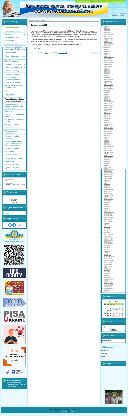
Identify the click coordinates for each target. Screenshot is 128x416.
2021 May (107, 227)
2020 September (109, 212)
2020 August (107, 210)
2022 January (108, 242)
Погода (103, 346)
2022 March (107, 245)
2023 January (108, 264)
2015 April (107, 92)
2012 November (108, 38)
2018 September (109, 169)
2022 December (108, 262)
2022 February (108, 243)
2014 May (107, 71)
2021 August (107, 232)
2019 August (107, 187)
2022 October (108, 258)
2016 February (108, 111)
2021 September (109, 234)
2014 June (107, 73)
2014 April (107, 70)
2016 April (107, 114)
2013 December (108, 62)
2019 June (107, 185)
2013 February (108, 43)
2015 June (107, 96)
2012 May (107, 29)
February (43, 20)
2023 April (107, 270)
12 (113, 311)
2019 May (107, 184)
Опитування (7, 213)
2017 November (108, 150)
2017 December (108, 152)
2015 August (107, 100)
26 (113, 315)
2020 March (107, 200)
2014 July (107, 75)
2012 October (108, 36)
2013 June (107, 51)
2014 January (108, 64)
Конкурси (8, 183)
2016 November (108, 128)
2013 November (108, 60)
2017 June (107, 141)
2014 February (108, 66)
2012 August (107, 32)
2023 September (109, 279)
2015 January (108, 86)
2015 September (109, 101)
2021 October (108, 236)
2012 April (107, 27)
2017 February (108, 133)
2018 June (107, 163)
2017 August (107, 144)
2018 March (107, 157)
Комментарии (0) (62, 53)
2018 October (108, 171)
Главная (31, 20)
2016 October (108, 126)
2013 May (107, 49)
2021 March (107, 223)
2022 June (107, 251)
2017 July (107, 142)
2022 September (109, 256)
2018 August (107, 167)
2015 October (108, 103)
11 (111, 311)
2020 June (107, 206)
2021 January (108, 219)
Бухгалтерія (9, 179)
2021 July (107, 230)
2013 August (107, 55)
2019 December (108, 195)
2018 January (108, 154)
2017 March (107, 135)
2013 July (107, 53)
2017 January (108, 131)
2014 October (108, 81)
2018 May (107, 161)
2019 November (108, 193)
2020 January (108, 197)
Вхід (109, 1)
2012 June (107, 30)
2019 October (108, 191)
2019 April (107, 182)
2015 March (107, 90)
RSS (125, 15)
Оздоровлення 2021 (39, 25)
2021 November (108, 238)
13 (116, 311)
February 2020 (113, 302)
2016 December (108, 129)
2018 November (108, 172)
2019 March (107, 180)
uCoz (72, 411)
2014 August (107, 77)
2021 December (108, 240)
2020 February (108, 199)
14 (119, 311)
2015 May (107, 94)
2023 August (107, 277)
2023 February (108, 266)
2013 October (108, 58)
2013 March (107, 45)
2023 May (107, 271)
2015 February (108, 88)
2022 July (107, 253)
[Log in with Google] (19, 225)
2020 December (108, 217)
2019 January (108, 176)
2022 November (108, 260)
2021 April (107, 225)
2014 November (108, 83)
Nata (46, 53)
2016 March (107, 113)
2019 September (109, 189)
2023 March (107, 268)
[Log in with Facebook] (14, 225)
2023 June (107, 273)
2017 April (107, 137)
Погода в (107, 347)
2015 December (108, 107)
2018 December (108, 174)
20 (116, 313)
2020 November (108, 215)
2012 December (108, 40)
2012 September (109, 34)
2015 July (107, 98)
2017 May (107, 139)
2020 (37, 20)
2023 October (108, 281)
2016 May (107, 116)
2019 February (108, 178)
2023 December (108, 284)
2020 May (107, 204)
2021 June (107, 228)
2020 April (107, 202)
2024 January (108, 286)
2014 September (109, 79)
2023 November (108, 283)
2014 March (107, 68)
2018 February (108, 156)
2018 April (107, 159)
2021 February (108, 221)
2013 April (107, 47)
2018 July (107, 165)
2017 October (108, 148)
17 (108, 313)
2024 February (108, 288)
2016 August (107, 122)
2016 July (107, 120)
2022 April (107, 247)
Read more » (36, 48)
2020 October (108, 213)
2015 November (108, 105)
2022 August (107, 255)
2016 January (108, 109)
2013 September (109, 57)
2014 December (108, 85)
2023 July (107, 275)
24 (108, 315)
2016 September (109, 124)
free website (63, 411)
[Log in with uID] (10, 225)
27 (116, 315)
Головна (92, 1)
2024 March (107, 290)
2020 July (107, 208)
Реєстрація (101, 1)
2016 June (107, 118)
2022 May (107, 249)
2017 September (109, 146)
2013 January (108, 42)
